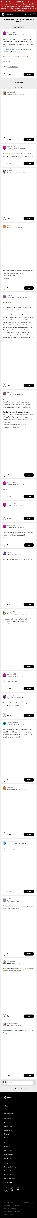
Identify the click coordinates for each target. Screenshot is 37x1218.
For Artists (7, 1122)
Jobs (5, 1110)
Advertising (8, 1130)
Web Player (8, 1151)
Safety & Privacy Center (13, 1203)
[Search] (25, 14)
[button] (34, 33)
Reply (29, 74)
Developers (8, 1126)
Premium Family (9, 1175)
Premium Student (9, 1179)
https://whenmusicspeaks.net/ (12, 49)
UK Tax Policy (17, 1211)
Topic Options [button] (18, 27)
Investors (7, 1134)
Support (7, 1147)
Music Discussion (13, 66)
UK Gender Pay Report (9, 1214)
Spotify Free (8, 1182)
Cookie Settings (15, 1205)
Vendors (7, 1138)
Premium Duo (8, 1171)
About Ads (6, 1208)
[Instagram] (6, 1189)
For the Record (8, 1114)
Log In (29, 14)
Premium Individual (10, 1167)
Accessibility (13, 1208)
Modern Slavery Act (8, 1211)
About (6, 1106)
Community (9, 14)
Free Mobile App (9, 1154)
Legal (5, 1203)
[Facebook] (18, 1189)
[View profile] (4, 33)
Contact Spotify (9, 1158)
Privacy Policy (7, 1205)
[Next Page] (24, 88)
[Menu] (34, 14)
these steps (23, 8)
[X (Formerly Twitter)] (12, 1189)
